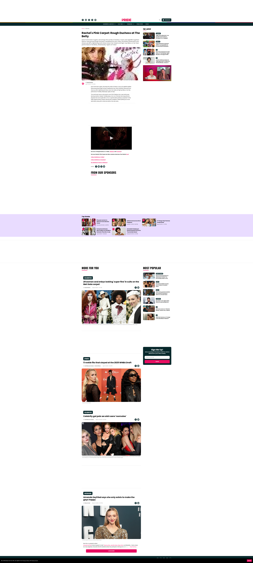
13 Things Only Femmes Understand (163, 221)
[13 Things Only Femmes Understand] (149, 222)
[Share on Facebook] (96, 166)
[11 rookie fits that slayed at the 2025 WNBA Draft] (111, 385)
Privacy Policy (26, 560)
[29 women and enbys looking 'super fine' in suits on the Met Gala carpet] (111, 307)
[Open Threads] (89, 20)
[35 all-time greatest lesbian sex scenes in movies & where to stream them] (149, 292)
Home (83, 28)
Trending (129, 24)
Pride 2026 (140, 24)
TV (156, 49)
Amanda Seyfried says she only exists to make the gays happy (109, 498)
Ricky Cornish (87, 503)
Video (147, 24)
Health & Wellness (159, 273)
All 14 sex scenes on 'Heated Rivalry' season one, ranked (163, 309)
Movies (157, 281)
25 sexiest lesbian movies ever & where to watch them (162, 285)
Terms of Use (35, 560)
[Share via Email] (99, 166)
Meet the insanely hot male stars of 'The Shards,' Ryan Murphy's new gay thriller (163, 53)
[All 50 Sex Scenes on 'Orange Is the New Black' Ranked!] (149, 317)
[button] (111, 138)
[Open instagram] (92, 20)
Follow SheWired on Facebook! (98, 159)
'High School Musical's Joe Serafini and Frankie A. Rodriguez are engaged (162, 37)
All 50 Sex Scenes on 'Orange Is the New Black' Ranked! (163, 318)
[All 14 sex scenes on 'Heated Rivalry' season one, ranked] (149, 308)
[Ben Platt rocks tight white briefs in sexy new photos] (149, 300)
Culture (120, 24)
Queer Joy (158, 41)
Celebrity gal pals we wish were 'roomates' (104, 416)
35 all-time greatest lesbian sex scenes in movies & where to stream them (163, 293)
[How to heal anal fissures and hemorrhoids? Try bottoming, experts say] (149, 276)
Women (87, 28)
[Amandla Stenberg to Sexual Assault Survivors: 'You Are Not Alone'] (119, 231)
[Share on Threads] (101, 166)
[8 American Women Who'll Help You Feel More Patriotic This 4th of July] (89, 231)
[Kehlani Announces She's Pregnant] (119, 222)
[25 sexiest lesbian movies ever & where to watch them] (149, 284)
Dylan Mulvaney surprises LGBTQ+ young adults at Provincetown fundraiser (162, 45)
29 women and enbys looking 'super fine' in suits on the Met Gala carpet (111, 283)
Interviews (87, 493)
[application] (111, 138)
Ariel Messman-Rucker (89, 365)
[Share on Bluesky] (104, 166)
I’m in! (157, 361)
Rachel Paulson (90, 82)
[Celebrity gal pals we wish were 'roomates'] (111, 439)
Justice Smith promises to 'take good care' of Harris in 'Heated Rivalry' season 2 (163, 61)
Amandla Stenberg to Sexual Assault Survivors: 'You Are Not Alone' (134, 230)
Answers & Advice (108, 24)
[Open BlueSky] (86, 20)
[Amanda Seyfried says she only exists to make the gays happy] (111, 522)
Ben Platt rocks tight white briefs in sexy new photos (162, 301)
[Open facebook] (83, 20)
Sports (86, 359)
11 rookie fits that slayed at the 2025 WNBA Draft (107, 362)
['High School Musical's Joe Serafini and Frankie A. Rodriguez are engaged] (149, 35)
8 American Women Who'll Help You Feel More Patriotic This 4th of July (104, 230)
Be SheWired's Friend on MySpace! (99, 162)
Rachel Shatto (87, 287)
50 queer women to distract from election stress (103, 221)
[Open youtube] (95, 20)
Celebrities (158, 33)
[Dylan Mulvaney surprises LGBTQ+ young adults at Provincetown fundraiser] (149, 44)
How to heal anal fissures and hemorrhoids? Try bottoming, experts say (162, 277)
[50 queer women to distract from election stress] (89, 222)
